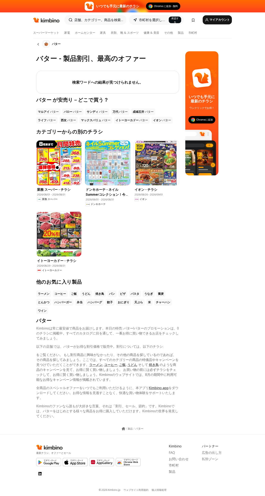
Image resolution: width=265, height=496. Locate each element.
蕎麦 (161, 293)
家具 (103, 33)
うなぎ (148, 293)
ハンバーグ (95, 302)
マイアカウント (219, 19)
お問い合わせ (179, 459)
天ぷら (138, 302)
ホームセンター (85, 33)
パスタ (135, 293)
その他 (168, 33)
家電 (67, 33)
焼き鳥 (99, 293)
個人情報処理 (159, 490)
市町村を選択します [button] (152, 20)
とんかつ (43, 302)
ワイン (42, 310)
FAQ (172, 452)
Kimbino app (159, 388)
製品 (181, 33)
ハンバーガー (63, 302)
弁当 (80, 302)
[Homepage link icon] (123, 428)
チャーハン (163, 302)
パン (112, 293)
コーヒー (60, 293)
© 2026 (109, 490)
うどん (86, 293)
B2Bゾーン (210, 459)
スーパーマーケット (46, 33)
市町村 (192, 33)
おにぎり (123, 302)
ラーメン (43, 293)
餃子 (110, 302)
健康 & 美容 (151, 33)
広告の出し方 (212, 452)
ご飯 (74, 293)
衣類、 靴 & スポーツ (125, 33)
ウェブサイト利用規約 (136, 490)
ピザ (123, 293)
